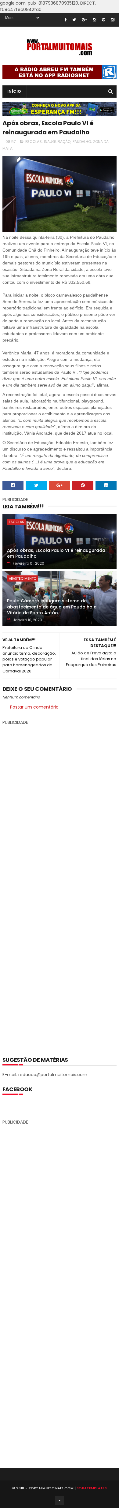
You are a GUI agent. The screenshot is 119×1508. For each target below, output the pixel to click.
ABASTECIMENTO (22, 578)
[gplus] (84, 20)
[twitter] (74, 20)
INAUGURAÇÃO (57, 141)
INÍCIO (14, 91)
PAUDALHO (82, 141)
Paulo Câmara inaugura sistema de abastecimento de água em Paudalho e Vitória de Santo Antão (51, 607)
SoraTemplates (92, 1488)
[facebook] (65, 20)
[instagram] (94, 20)
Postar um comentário (34, 707)
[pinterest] (103, 20)
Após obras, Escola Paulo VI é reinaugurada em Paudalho (56, 553)
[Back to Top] (59, 1500)
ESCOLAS (33, 141)
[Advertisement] (59, 886)
